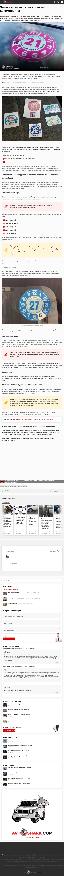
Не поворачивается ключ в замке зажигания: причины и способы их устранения (46, 523)
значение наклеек (12, 486)
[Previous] (4, 520)
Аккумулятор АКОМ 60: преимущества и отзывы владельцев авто (19, 648)
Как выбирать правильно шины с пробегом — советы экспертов (33, 419)
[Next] (59, 520)
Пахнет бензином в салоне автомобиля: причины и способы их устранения (7, 521)
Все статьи (6, 502)
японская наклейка (22, 486)
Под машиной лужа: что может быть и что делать (33, 520)
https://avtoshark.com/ (11, 482)
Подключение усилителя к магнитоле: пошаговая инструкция (20, 520)
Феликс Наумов (12, 603)
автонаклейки (3, 486)
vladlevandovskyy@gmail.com (43, 859)
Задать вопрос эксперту (10, 589)
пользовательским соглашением (43, 865)
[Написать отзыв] (54, 2)
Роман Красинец (13, 598)
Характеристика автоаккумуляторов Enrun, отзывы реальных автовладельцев (23, 684)
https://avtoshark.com (26, 857)
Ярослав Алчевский (14, 592)
